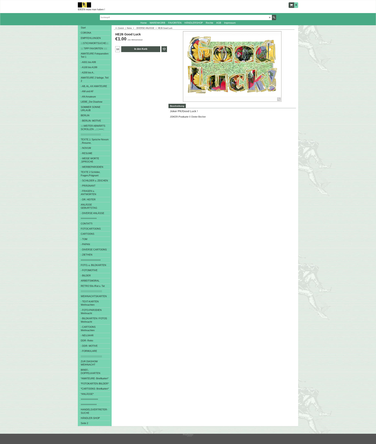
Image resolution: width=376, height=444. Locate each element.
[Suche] (274, 17)
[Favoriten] (164, 49)
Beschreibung (177, 106)
